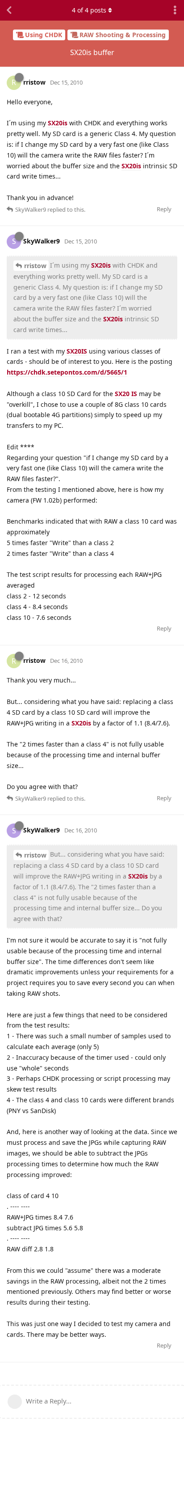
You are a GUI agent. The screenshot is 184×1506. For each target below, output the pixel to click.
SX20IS (77, 351)
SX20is (57, 123)
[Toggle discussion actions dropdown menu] (175, 10)
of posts (89, 10)
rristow (35, 265)
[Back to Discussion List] (9, 10)
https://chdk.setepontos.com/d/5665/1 (67, 372)
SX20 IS (126, 393)
